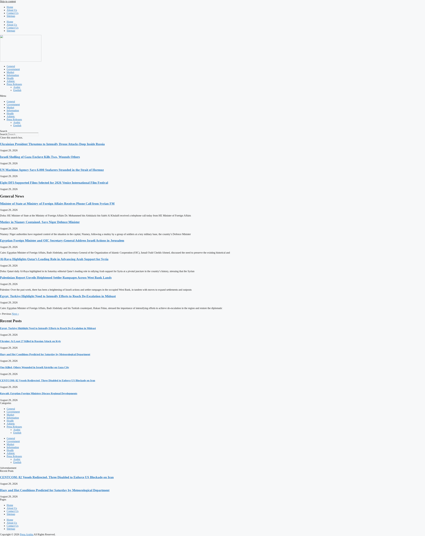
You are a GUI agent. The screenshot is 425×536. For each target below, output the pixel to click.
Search (3, 134)
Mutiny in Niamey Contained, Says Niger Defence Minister (40, 222)
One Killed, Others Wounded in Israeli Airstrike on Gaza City (34, 367)
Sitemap (11, 16)
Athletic (11, 81)
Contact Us (12, 13)
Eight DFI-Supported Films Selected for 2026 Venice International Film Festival (54, 182)
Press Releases (14, 84)
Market (10, 72)
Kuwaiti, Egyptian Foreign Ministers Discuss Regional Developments (38, 393)
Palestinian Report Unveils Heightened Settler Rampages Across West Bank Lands (56, 277)
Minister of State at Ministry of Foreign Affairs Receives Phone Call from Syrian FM (57, 203)
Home (10, 7)
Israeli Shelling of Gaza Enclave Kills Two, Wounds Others (40, 157)
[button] (212, 95)
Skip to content (8, 1)
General (11, 66)
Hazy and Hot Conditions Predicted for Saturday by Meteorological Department (45, 354)
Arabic (16, 87)
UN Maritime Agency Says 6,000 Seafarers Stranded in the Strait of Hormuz (52, 170)
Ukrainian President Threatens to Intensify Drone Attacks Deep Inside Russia (52, 144)
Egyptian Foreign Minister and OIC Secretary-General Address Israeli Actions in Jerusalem (62, 240)
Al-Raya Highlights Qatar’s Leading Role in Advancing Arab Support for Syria (54, 259)
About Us (12, 10)
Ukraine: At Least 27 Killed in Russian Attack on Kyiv (30, 341)
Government (13, 69)
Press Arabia (27, 534)
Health (10, 78)
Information (13, 75)
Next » (15, 313)
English (17, 90)
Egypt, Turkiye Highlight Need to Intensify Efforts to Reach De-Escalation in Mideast (58, 296)
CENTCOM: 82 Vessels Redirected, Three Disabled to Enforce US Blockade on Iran (47, 380)
